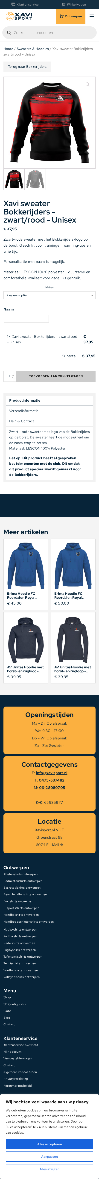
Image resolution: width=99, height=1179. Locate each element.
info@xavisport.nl (51, 772)
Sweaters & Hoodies (33, 49)
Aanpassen (49, 1156)
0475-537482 (52, 780)
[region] (49, 1136)
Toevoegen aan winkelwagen (56, 376)
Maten (49, 287)
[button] (88, 84)
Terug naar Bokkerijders (27, 66)
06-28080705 (52, 787)
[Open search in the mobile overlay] (49, 32)
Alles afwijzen (49, 1169)
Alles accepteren (49, 1144)
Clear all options (21, 356)
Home (8, 49)
